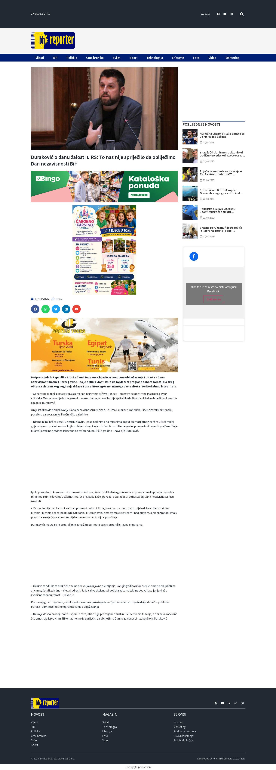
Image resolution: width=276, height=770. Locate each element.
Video (212, 58)
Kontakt (205, 14)
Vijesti (39, 58)
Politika (71, 58)
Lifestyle (178, 58)
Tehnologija (155, 58)
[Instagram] (231, 14)
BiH (55, 58)
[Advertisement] (160, 39)
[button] (242, 14)
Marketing (232, 58)
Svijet (117, 58)
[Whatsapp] (235, 703)
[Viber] (242, 703)
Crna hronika (95, 58)
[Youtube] (225, 14)
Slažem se (214, 299)
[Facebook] (218, 14)
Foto (196, 58)
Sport (134, 58)
